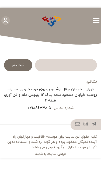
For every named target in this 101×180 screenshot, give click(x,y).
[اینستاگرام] (86, 124)
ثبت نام (18, 65)
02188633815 (39, 108)
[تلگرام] (94, 124)
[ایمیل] (78, 124)
